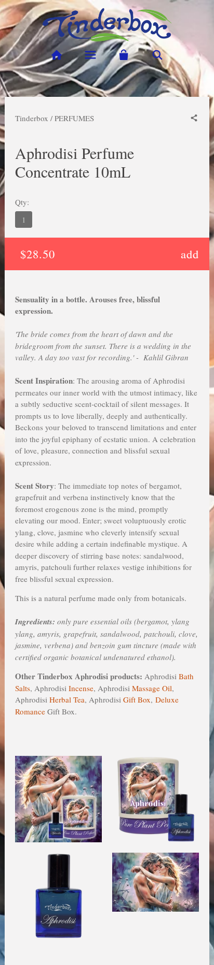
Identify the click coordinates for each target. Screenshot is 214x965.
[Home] (56, 55)
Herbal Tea (67, 699)
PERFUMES (74, 118)
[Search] (158, 55)
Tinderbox (31, 118)
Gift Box (137, 699)
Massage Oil (152, 688)
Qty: (22, 202)
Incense (81, 688)
